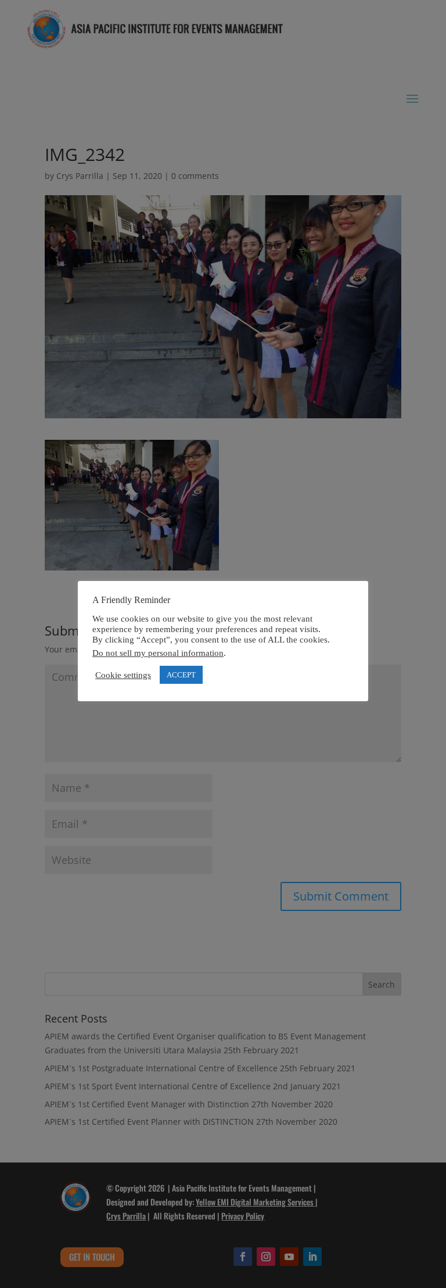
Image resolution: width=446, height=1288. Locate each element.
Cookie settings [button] (123, 675)
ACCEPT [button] (181, 674)
